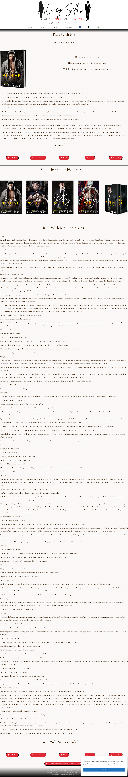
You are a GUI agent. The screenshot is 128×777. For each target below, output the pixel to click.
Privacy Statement (109, 773)
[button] (124, 758)
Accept (104, 769)
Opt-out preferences (98, 773)
